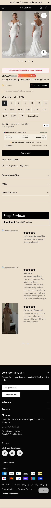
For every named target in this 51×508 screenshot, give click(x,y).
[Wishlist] (44, 15)
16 (5, 109)
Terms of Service (25, 489)
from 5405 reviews (24, 222)
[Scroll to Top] (46, 494)
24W (44, 109)
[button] (46, 8)
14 (46, 103)
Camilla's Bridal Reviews (12, 434)
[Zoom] (44, 52)
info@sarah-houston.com (12, 448)
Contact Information (10, 493)
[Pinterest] (5, 453)
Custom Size (32, 116)
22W (36, 109)
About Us (6, 484)
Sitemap (5, 443)
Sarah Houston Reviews (11, 431)
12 (39, 103)
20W (28, 109)
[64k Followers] (20, 453)
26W (5, 116)
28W (13, 116)
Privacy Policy (7, 489)
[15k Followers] (12, 453)
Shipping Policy (37, 484)
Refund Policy (20, 484)
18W (20, 109)
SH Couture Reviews (10, 426)
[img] (9, 222)
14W (22, 116)
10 (32, 103)
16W (12, 109)
